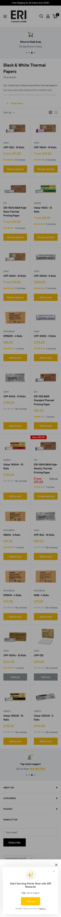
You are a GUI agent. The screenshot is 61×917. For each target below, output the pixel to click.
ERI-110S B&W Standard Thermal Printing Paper (44, 400)
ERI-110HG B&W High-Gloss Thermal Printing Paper (15, 211)
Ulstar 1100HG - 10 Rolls (13, 466)
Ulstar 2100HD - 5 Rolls (43, 717)
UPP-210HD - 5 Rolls (45, 275)
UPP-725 (38, 655)
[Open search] (41, 16)
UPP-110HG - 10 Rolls (45, 147)
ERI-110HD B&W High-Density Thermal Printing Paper (46, 468)
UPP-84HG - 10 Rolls (14, 396)
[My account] (48, 16)
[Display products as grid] (50, 112)
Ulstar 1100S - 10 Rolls (43, 209)
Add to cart (45, 297)
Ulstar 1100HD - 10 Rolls (13, 717)
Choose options (15, 169)
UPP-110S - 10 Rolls (13, 147)
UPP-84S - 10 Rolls (44, 534)
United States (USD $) (15, 858)
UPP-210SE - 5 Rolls (45, 335)
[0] (55, 16)
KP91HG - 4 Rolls (12, 595)
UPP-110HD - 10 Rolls (14, 275)
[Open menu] (5, 16)
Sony (6, 142)
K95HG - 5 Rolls (11, 534)
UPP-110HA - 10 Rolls (14, 655)
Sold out (15, 677)
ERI (5, 203)
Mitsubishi (8, 331)
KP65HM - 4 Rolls (12, 335)
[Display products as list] (56, 112)
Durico (37, 203)
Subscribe (14, 842)
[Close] (56, 864)
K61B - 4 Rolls (41, 595)
